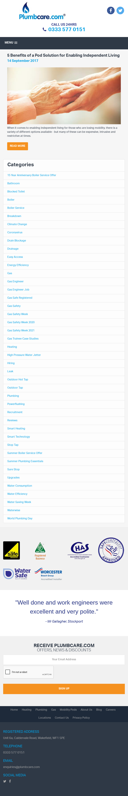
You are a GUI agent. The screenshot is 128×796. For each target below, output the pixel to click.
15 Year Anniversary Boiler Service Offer (31, 175)
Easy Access (15, 257)
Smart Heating (16, 429)
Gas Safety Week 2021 (20, 331)
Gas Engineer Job (18, 290)
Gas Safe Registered (19, 298)
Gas (9, 273)
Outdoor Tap (15, 388)
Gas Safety (13, 306)
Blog (99, 710)
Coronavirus (14, 232)
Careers (111, 710)
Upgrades (13, 478)
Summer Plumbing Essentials (25, 461)
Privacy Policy (81, 718)
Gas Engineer (15, 282)
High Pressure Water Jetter (24, 355)
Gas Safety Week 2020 (20, 322)
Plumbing (13, 396)
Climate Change (17, 224)
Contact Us (62, 718)
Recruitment (14, 412)
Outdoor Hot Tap (17, 380)
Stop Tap (12, 445)
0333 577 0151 (67, 30)
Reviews (12, 420)
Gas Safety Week (17, 314)
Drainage (12, 249)
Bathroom (13, 183)
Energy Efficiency (18, 265)
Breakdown (14, 216)
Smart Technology (18, 437)
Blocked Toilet (16, 192)
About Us (86, 710)
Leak (10, 371)
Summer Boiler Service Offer (24, 453)
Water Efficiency (17, 494)
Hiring (11, 363)
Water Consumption (19, 486)
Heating (12, 347)
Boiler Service (15, 208)
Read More (17, 146)
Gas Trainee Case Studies (22, 339)
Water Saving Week (19, 502)
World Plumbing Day (19, 518)
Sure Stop (13, 469)
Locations (44, 718)
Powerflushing (16, 404)
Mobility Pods (68, 710)
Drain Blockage (16, 241)
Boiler (10, 200)
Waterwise (13, 510)
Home (14, 710)
